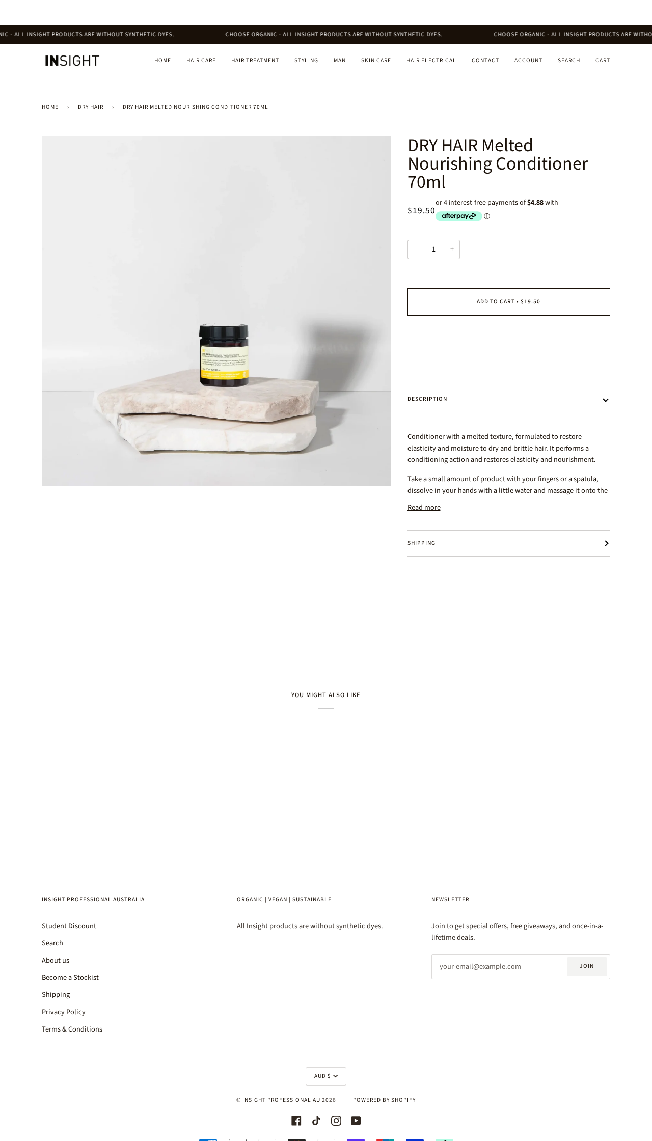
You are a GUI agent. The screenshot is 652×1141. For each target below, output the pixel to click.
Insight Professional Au (281, 1100)
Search (52, 943)
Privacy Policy (64, 1012)
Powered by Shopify (384, 1100)
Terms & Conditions (72, 1029)
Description (427, 399)
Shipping (422, 543)
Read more (424, 507)
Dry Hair (90, 107)
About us (55, 960)
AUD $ (322, 1076)
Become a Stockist (70, 977)
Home (50, 107)
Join (587, 966)
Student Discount (69, 926)
